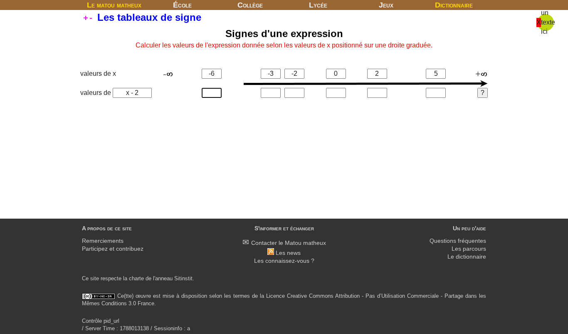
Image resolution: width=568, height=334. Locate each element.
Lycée (318, 5)
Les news (288, 253)
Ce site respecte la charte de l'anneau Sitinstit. (138, 278)
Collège (250, 5)
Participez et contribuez (112, 249)
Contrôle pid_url (100, 321)
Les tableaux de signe (147, 17)
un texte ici (548, 22)
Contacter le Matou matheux (288, 243)
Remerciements (102, 241)
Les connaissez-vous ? (284, 261)
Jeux (386, 5)
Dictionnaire (454, 5)
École (182, 5)
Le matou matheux (114, 5)
